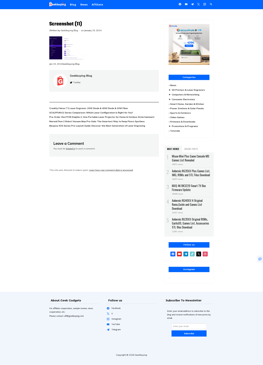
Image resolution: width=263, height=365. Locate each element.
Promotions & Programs (185, 126)
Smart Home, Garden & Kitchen (187, 104)
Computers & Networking (185, 94)
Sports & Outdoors (180, 112)
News (84, 4)
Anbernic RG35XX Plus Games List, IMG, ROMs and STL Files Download (191, 173)
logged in (70, 148)
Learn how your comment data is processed (111, 170)
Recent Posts (191, 149)
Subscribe (189, 333)
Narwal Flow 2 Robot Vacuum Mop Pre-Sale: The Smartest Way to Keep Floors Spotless (97, 121)
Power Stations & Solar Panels (187, 108)
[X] (198, 4)
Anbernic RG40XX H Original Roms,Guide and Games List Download (187, 204)
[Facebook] (180, 4)
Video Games (177, 117)
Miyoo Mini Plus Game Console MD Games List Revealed (190, 158)
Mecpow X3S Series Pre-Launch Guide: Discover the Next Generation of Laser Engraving (97, 125)
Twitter (77, 82)
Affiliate (97, 4)
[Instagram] (192, 4)
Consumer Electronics (183, 99)
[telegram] (185, 253)
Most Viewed (173, 149)
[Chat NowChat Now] (260, 259)
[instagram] (204, 4)
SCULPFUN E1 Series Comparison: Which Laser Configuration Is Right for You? (91, 112)
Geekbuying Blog (69, 30)
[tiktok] (192, 253)
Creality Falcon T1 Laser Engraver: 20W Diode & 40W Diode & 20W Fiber (88, 108)
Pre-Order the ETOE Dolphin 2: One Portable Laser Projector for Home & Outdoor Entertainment (101, 117)
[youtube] (186, 4)
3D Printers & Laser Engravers (188, 90)
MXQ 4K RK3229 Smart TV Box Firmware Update (189, 187)
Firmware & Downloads (182, 121)
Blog (73, 4)
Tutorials (175, 130)
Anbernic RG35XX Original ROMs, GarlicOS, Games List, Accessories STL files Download (190, 223)
